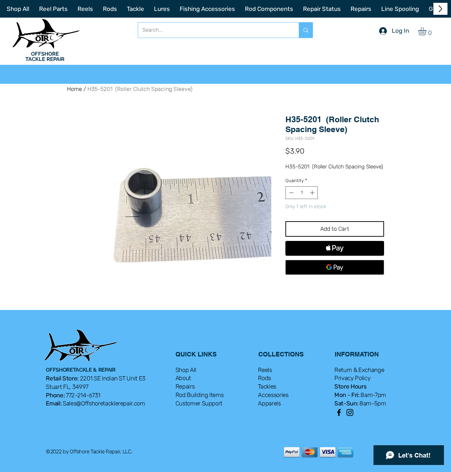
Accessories (273, 394)
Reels (265, 369)
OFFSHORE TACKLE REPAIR (44, 56)
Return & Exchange (359, 369)
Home (74, 89)
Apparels (269, 403)
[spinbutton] (302, 193)
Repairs (185, 386)
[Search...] (306, 30)
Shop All (185, 369)
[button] (427, 31)
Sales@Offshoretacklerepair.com (104, 403)
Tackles (267, 386)
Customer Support (199, 403)
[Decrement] (290, 193)
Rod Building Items (199, 394)
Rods (264, 377)
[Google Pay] (334, 267)
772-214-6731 (83, 395)
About (183, 377)
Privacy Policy (352, 377)
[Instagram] (349, 412)
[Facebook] (339, 412)
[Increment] (313, 193)
